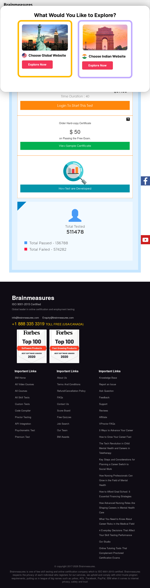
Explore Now (37, 64)
